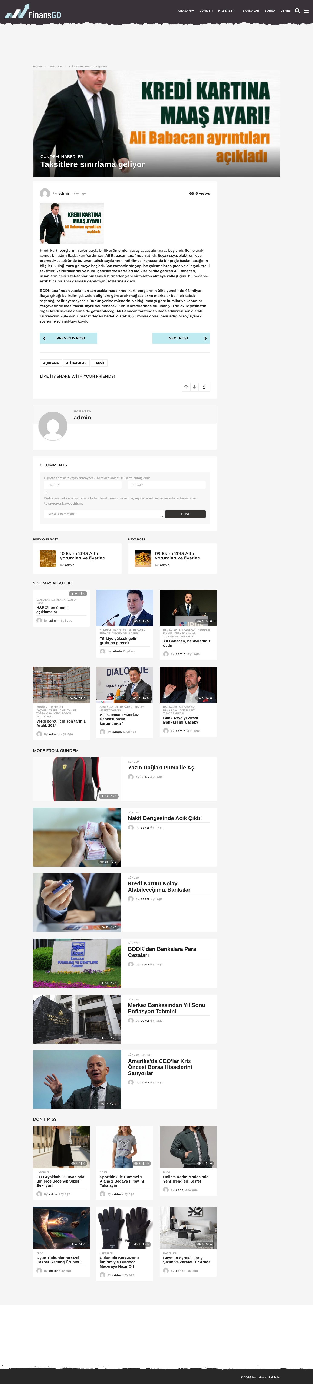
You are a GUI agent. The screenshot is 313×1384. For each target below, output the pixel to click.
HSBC (39, 603)
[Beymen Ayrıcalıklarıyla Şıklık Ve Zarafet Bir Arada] (188, 1228)
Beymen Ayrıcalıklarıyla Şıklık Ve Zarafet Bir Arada (187, 1260)
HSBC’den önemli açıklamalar (52, 610)
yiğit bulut (187, 710)
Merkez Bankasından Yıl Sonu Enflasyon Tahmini (166, 1008)
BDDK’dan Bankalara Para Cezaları (162, 952)
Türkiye (105, 633)
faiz (62, 710)
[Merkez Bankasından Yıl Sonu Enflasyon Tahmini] (77, 1019)
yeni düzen (44, 716)
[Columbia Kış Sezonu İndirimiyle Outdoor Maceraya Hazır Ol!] (124, 1228)
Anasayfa (186, 10)
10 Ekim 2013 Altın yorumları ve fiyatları (82, 556)
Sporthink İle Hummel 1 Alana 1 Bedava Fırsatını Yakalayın (122, 1181)
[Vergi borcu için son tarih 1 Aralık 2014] (61, 685)
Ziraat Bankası (173, 713)
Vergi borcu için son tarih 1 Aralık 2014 (61, 723)
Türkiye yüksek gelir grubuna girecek (118, 641)
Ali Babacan (76, 363)
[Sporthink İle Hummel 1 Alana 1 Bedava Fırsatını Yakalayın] (124, 1147)
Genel (286, 10)
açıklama (51, 363)
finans (167, 633)
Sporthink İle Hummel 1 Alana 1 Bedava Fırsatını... (97, 1352)
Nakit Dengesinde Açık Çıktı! (165, 818)
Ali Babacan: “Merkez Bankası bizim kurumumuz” (119, 719)
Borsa (270, 10)
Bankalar (251, 10)
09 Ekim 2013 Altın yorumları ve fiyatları (177, 556)
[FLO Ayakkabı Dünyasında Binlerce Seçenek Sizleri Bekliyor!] (61, 1147)
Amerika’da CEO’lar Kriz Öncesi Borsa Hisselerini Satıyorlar (160, 1067)
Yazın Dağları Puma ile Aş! (162, 767)
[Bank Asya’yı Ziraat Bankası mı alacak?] (188, 685)
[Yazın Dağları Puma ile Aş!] (77, 779)
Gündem (206, 10)
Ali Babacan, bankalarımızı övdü (187, 643)
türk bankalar (185, 633)
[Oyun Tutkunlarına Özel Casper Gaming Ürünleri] (61, 1228)
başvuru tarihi (47, 710)
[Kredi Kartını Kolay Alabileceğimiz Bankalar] (77, 902)
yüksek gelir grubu (126, 633)
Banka (71, 600)
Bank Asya (170, 710)
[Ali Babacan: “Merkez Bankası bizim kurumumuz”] (124, 685)
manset (146, 1054)
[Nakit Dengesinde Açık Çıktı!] (77, 837)
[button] (297, 10)
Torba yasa (44, 713)
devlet (139, 707)
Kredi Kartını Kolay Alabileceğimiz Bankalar (159, 886)
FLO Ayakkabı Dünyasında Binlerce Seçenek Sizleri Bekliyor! (60, 1181)
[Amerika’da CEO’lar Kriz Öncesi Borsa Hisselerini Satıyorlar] (77, 1079)
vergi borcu (62, 713)
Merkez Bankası (111, 710)
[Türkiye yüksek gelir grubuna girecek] (124, 608)
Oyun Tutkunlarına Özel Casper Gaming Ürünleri (58, 1260)
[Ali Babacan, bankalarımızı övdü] (188, 608)
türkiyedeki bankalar (178, 636)
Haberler (226, 10)
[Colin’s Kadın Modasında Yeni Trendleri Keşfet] (188, 1147)
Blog (166, 1172)
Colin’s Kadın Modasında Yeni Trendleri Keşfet (185, 1179)
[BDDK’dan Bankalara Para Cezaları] (77, 963)
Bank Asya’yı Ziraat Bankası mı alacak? (180, 720)
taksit (99, 363)
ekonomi (204, 630)
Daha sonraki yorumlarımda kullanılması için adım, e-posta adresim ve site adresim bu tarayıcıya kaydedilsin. (120, 500)
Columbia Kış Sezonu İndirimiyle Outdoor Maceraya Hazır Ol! (119, 1262)
